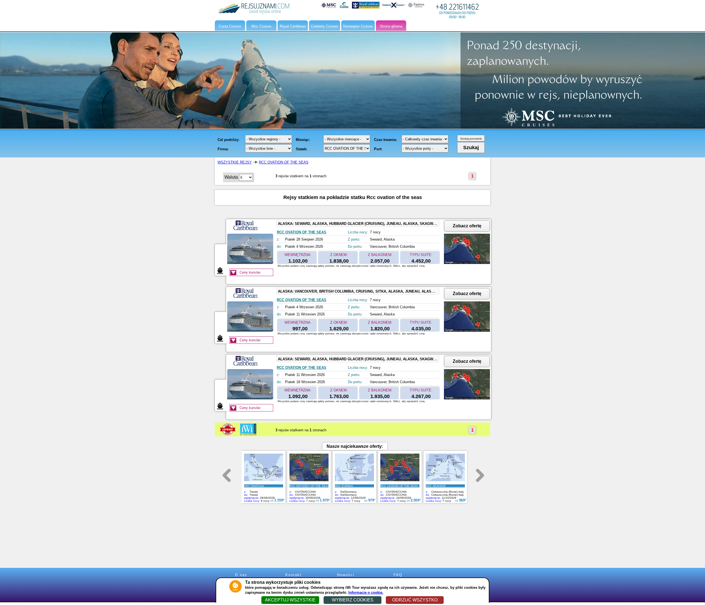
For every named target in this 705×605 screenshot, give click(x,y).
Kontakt (293, 575)
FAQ (398, 575)
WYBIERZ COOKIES (352, 600)
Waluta (231, 177)
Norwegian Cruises (358, 26)
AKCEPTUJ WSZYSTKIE (290, 600)
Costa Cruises (230, 26)
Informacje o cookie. (365, 592)
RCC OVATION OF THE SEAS (283, 162)
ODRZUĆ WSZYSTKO (415, 600)
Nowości (345, 575)
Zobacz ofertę (467, 226)
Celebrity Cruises (324, 26)
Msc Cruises (261, 26)
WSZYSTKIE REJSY (235, 162)
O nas (241, 575)
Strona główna (391, 26)
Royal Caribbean (293, 26)
